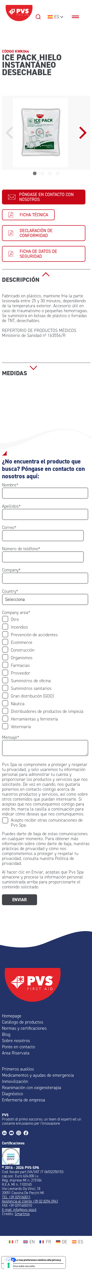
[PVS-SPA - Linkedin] (5, 1133)
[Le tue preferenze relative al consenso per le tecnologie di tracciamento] (8, 1265)
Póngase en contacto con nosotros (46, 197)
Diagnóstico (12, 1094)
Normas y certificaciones (24, 1028)
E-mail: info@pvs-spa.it (19, 1209)
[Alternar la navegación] (78, 17)
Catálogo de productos (22, 1022)
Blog (6, 1034)
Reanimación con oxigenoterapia (31, 1088)
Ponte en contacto (18, 1047)
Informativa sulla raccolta (19, 1266)
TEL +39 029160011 (16, 1197)
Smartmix (22, 1213)
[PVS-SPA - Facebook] (27, 1133)
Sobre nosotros (16, 1041)
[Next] (82, 133)
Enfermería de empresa (23, 1100)
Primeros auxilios (18, 1069)
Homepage (11, 1016)
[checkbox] (45, 673)
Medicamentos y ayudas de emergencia (38, 1075)
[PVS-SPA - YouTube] (12, 1133)
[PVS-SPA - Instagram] (19, 1133)
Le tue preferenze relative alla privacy (38, 1259)
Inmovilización (15, 1081)
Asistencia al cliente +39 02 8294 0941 (30, 1201)
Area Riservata (15, 1053)
